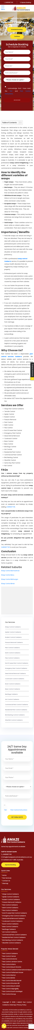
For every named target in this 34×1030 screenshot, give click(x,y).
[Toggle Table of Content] (19, 122)
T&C (11, 91)
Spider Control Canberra (13, 632)
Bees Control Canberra (12, 689)
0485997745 (9, 2)
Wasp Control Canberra (13, 627)
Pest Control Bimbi (8, 978)
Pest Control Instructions (19, 810)
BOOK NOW (17, 100)
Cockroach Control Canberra (14, 679)
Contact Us (6, 881)
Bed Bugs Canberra (11, 694)
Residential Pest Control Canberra (16, 710)
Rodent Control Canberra (13, 637)
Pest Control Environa (9, 959)
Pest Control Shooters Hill (10, 983)
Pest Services (6, 878)
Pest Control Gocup (9, 994)
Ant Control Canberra (12, 699)
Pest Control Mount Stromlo (11, 967)
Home (4, 875)
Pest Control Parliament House (12, 972)
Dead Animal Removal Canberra (15, 673)
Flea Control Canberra (12, 658)
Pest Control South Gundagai (12, 991)
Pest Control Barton (9, 975)
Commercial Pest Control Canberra (16, 704)
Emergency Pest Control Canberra (16, 668)
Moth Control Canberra (12, 653)
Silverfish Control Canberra (14, 720)
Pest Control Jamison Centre (12, 962)
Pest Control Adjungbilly (10, 989)
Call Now (17, 36)
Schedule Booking (16, 29)
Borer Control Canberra (12, 684)
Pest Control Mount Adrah (11, 986)
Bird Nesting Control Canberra (15, 715)
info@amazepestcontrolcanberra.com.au (17, 857)
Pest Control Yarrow (9, 956)
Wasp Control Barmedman (10, 571)
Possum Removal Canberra (14, 642)
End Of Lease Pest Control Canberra (16, 663)
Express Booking (26, 2)
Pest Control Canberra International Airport (17, 970)
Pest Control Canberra (12, 648)
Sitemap (5, 883)
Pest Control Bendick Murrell (11, 981)
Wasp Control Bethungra (9, 579)
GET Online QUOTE (17, 817)
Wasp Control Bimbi (8, 584)
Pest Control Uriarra (9, 964)
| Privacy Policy (21, 1005)
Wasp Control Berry (7, 575)
